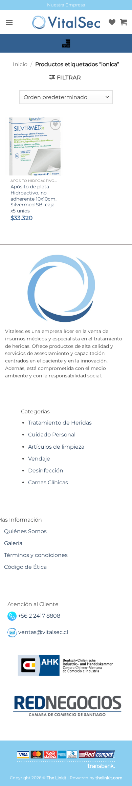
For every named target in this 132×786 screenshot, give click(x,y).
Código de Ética (25, 567)
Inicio (20, 64)
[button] (9, 22)
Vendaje (39, 458)
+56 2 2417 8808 (39, 616)
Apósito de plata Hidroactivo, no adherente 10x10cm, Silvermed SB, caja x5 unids (33, 198)
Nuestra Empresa (66, 4)
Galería (13, 543)
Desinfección (45, 470)
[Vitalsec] (66, 22)
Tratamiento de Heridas (60, 422)
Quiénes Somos (25, 531)
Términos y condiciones (36, 555)
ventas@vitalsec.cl (43, 632)
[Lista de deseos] (112, 22)
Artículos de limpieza (56, 447)
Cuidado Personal (51, 434)
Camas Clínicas (48, 482)
